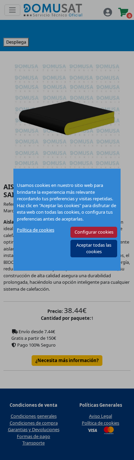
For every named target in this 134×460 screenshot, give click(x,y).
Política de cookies (35, 230)
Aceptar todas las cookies (93, 248)
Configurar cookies (94, 232)
